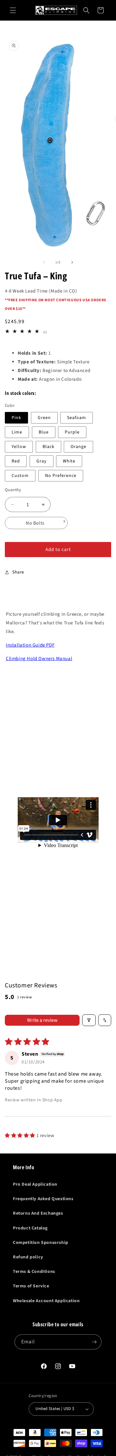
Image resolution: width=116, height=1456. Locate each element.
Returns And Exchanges (38, 1213)
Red (16, 461)
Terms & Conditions (34, 1271)
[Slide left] (44, 262)
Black (48, 446)
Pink (16, 418)
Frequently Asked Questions (43, 1199)
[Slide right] (72, 262)
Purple (72, 432)
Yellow (19, 446)
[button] (13, 10)
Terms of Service (31, 1286)
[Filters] (89, 1020)
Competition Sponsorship (40, 1242)
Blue (44, 432)
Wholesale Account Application (46, 1301)
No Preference (60, 475)
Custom (20, 475)
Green (44, 418)
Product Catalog (30, 1228)
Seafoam (76, 418)
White (69, 461)
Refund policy (28, 1257)
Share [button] (18, 572)
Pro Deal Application (35, 1184)
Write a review (42, 1020)
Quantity (13, 490)
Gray (41, 461)
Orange (78, 446)
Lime (17, 432)
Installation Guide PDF (30, 645)
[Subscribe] (94, 1341)
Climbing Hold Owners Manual (39, 658)
